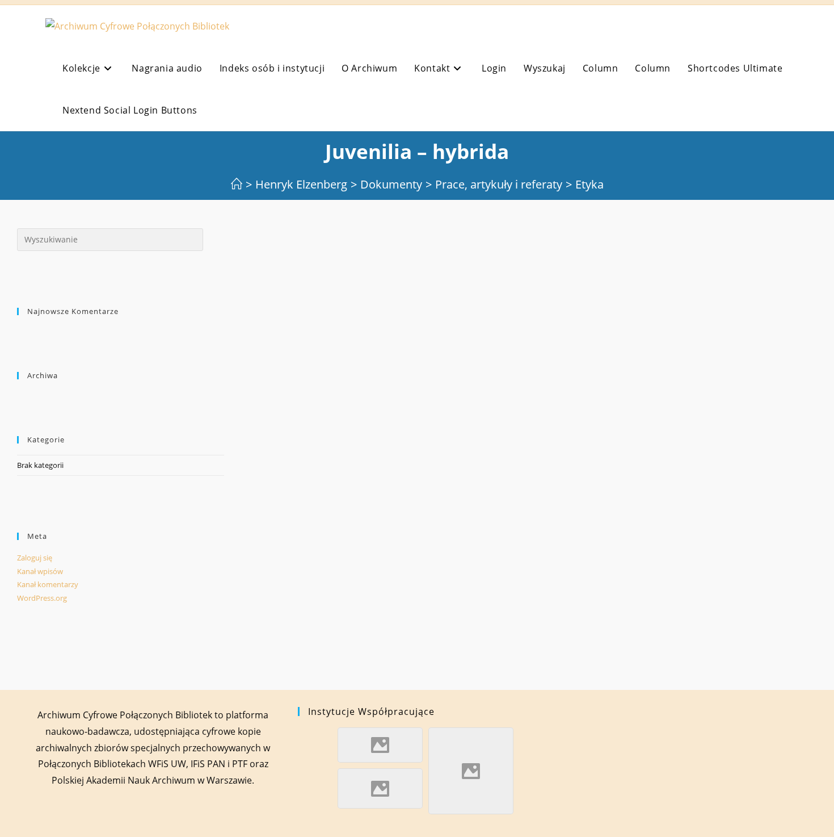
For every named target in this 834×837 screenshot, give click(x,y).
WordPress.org (42, 598)
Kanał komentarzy (47, 584)
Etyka (589, 184)
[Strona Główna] (236, 184)
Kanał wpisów (40, 571)
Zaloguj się (34, 558)
